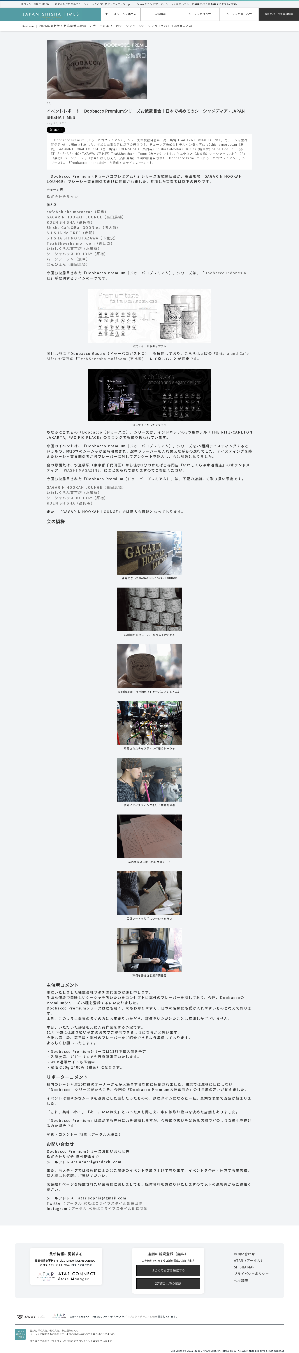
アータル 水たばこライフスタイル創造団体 (104, 1203)
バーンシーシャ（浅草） (68, 259)
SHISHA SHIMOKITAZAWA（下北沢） (82, 238)
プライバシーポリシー (251, 1274)
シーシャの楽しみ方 (239, 14)
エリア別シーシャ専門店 (121, 14)
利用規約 (241, 1280)
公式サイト (139, 346)
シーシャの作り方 (199, 14)
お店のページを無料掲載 (278, 14)
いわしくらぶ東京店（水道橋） (74, 249)
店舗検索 (160, 14)
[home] (51, 15)
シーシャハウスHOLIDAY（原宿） (77, 254)
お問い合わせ (244, 1254)
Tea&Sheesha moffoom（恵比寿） (81, 243)
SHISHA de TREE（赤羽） (72, 233)
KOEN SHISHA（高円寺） (71, 222)
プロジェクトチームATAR (139, 1316)
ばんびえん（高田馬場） (68, 264)
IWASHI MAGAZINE (81, 470)
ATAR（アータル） (249, 1261)
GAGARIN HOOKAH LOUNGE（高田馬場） (86, 217)
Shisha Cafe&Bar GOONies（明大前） (83, 228)
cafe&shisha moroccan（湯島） (78, 212)
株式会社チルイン (62, 197)
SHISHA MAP (244, 1267)
